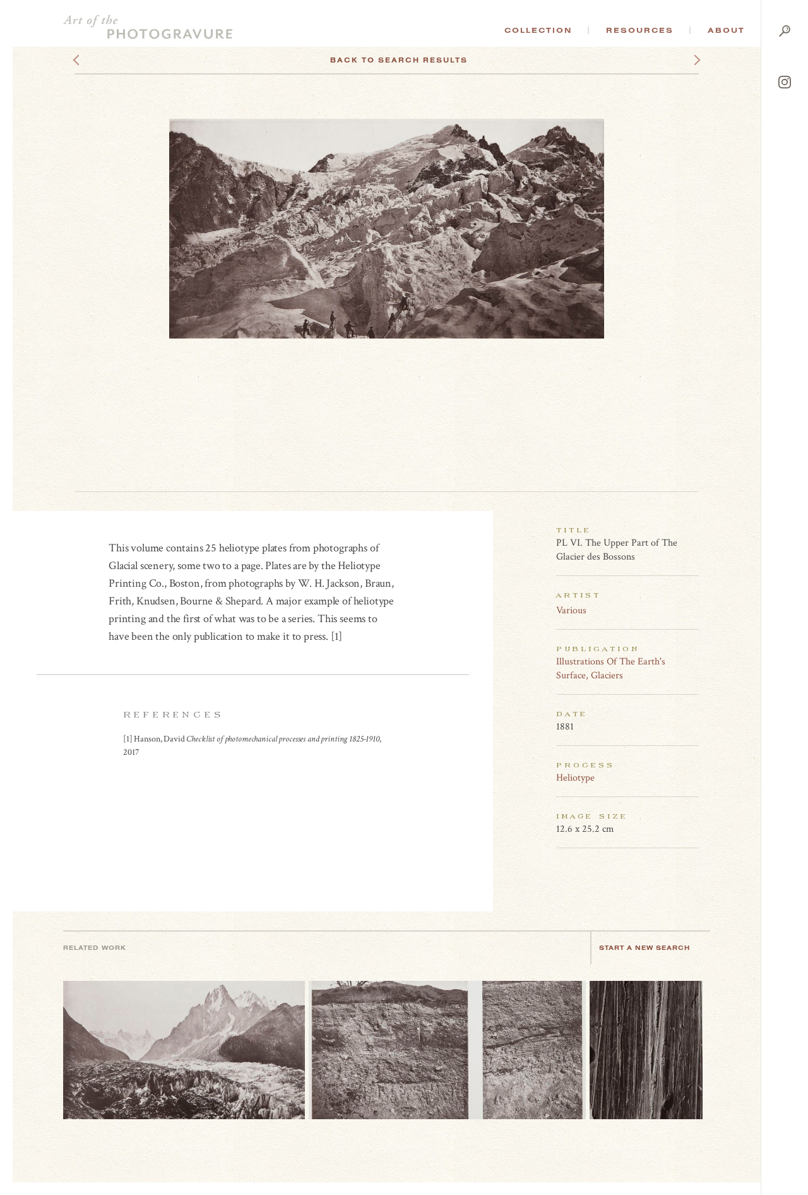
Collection (538, 30)
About (726, 30)
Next (685, 60)
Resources (640, 30)
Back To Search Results (399, 60)
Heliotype (575, 777)
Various (571, 610)
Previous (100, 60)
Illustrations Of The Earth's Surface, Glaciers (610, 668)
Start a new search (644, 948)
